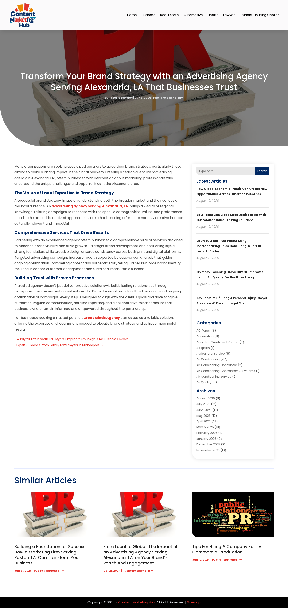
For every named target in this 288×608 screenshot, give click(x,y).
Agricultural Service (210, 353)
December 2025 (208, 444)
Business (148, 14)
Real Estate (169, 14)
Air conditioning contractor (216, 365)
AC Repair (203, 330)
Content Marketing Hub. (137, 602)
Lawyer (229, 14)
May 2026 (203, 416)
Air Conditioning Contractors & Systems (225, 371)
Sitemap (194, 602)
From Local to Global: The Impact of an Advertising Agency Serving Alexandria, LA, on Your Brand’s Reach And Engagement (140, 555)
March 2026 (205, 427)
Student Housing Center (259, 14)
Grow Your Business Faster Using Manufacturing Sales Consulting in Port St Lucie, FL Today (228, 246)
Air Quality (203, 382)
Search (262, 171)
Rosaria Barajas (121, 98)
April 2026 (203, 421)
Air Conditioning (208, 359)
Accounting (205, 336)
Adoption (203, 348)
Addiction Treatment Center (217, 342)
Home (132, 14)
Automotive (193, 14)
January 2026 (206, 439)
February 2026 (206, 433)
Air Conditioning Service (213, 376)
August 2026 (205, 398)
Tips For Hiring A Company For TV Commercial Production (226, 549)
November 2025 (208, 450)
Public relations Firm (168, 98)
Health (212, 14)
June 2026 (204, 410)
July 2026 (203, 404)
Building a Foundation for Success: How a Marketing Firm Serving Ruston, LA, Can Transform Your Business (50, 555)
